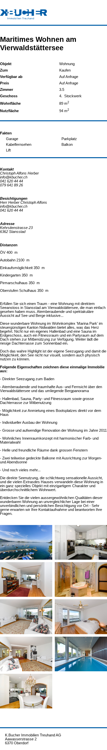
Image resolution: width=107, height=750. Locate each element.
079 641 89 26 (11, 185)
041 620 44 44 (11, 181)
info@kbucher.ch (13, 177)
